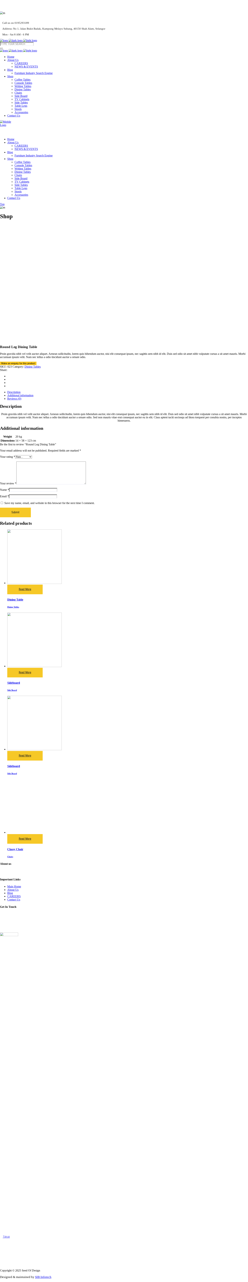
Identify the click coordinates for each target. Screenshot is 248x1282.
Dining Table (15, 599)
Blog (10, 893)
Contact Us (13, 899)
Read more (25, 589)
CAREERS (14, 896)
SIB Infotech (43, 1277)
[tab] (127, 392)
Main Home (14, 886)
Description (14, 392)
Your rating (7, 456)
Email (4, 496)
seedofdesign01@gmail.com (22, 920)
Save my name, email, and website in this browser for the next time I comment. (49, 503)
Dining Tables (33, 366)
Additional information (20, 395)
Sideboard (13, 682)
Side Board (12, 690)
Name (4, 489)
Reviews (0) (14, 398)
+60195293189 (14, 927)
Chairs (10, 857)
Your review (8, 483)
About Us (13, 889)
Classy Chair (15, 849)
